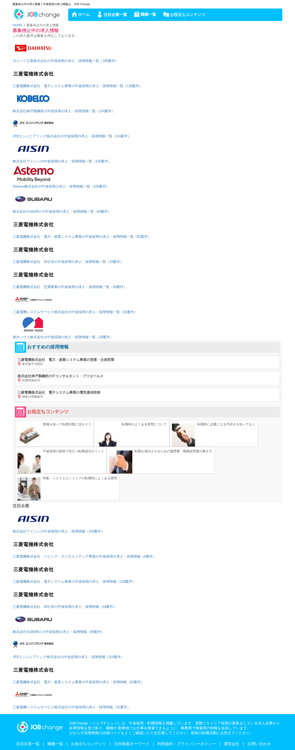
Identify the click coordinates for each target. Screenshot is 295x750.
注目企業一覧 (115, 14)
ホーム (84, 14)
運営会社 (231, 744)
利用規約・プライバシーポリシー (186, 744)
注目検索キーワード (131, 744)
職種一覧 (148, 14)
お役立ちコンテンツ (187, 14)
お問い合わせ (259, 744)
